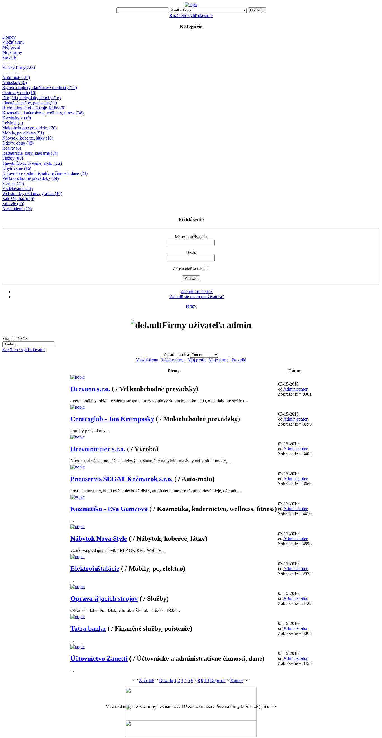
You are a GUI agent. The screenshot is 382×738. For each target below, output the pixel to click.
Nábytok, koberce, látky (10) (27, 138)
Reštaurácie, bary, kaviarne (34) (30, 153)
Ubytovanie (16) (16, 168)
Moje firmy (12, 52)
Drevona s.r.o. (90, 389)
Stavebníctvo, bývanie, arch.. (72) (32, 163)
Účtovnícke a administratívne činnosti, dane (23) (45, 173)
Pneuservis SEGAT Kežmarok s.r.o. (121, 478)
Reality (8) (11, 148)
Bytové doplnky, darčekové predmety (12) (39, 87)
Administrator (295, 389)
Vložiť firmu (13, 42)
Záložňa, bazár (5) (18, 198)
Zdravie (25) (13, 203)
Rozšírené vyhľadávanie (191, 15)
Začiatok (146, 680)
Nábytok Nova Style (98, 538)
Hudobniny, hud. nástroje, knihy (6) (33, 107)
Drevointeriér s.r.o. (97, 448)
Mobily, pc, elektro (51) (23, 133)
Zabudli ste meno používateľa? (196, 296)
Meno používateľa (191, 237)
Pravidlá (9, 57)
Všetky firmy (173, 360)
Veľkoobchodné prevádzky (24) (30, 178)
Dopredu (218, 680)
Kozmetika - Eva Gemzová (109, 508)
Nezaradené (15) (17, 208)
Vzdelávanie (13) (17, 188)
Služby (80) (12, 158)
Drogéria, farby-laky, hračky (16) (31, 97)
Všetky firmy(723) (18, 67)
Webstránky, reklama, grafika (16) (32, 193)
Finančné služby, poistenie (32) (29, 102)
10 (206, 680)
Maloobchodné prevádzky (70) (29, 128)
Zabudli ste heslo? (197, 291)
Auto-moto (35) (16, 77)
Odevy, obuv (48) (18, 143)
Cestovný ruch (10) (19, 92)
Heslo (191, 252)
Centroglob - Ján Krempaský (112, 419)
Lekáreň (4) (12, 122)
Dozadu (166, 680)
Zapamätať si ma (187, 268)
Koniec (236, 680)
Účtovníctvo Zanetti (99, 658)
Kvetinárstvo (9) (16, 117)
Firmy (191, 306)
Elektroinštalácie (94, 568)
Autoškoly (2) (14, 82)
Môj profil (11, 47)
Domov (9, 37)
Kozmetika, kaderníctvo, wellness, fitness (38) (43, 112)
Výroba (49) (13, 183)
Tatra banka (88, 628)
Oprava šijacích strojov (104, 598)
